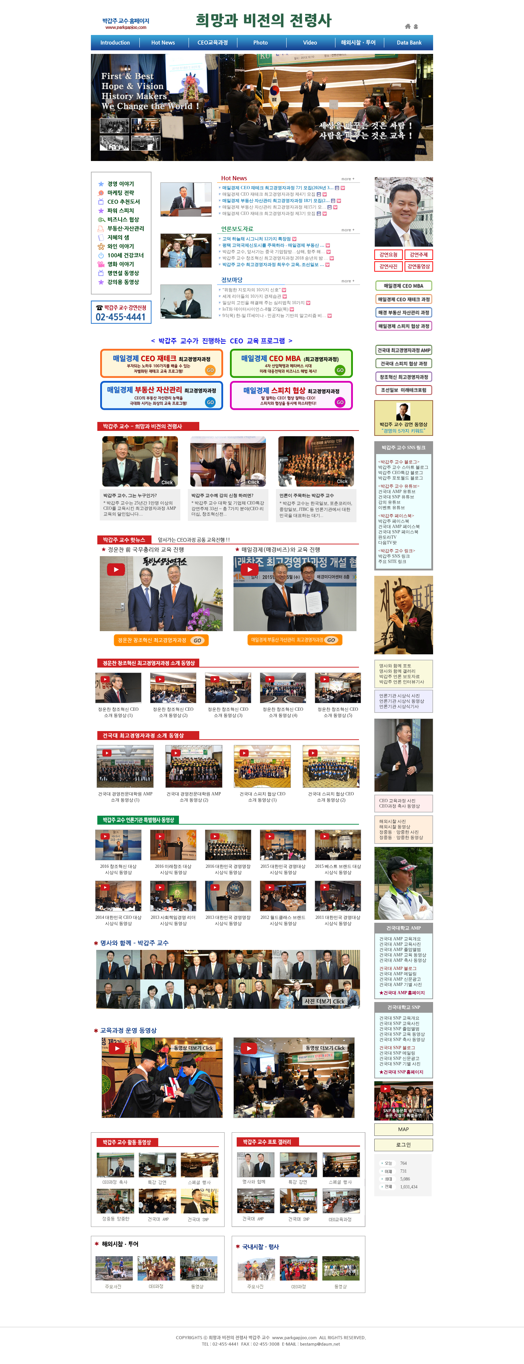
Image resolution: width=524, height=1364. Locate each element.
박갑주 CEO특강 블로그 (400, 472)
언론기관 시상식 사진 (399, 695)
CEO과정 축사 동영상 (399, 806)
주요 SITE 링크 (392, 561)
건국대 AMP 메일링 (398, 973)
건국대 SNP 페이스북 (398, 531)
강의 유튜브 (389, 502)
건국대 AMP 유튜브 (397, 491)
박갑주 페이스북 (393, 521)
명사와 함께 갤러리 (397, 671)
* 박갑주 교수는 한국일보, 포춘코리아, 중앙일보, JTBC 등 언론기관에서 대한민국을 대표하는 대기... (315, 509)
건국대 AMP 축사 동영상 (402, 960)
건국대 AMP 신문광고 (400, 979)
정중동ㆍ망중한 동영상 (401, 837)
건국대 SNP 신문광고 (399, 1058)
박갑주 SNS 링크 (394, 556)
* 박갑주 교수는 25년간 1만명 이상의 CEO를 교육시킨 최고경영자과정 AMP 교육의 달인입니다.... (139, 508)
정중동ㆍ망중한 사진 (399, 832)
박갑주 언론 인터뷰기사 (401, 681)
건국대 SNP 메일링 (397, 1053)
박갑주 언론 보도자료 (399, 676)
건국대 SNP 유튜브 (396, 496)
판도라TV (387, 537)
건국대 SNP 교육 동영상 (402, 1034)
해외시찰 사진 (392, 821)
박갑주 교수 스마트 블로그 (403, 467)
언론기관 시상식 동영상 (401, 701)
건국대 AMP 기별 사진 (400, 984)
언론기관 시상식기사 (399, 706)
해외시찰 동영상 (394, 826)
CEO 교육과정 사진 (397, 800)
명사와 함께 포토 (395, 665)
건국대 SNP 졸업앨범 (399, 1028)
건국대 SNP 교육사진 (399, 1023)
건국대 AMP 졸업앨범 (400, 949)
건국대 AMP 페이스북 (399, 526)
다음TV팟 (387, 542)
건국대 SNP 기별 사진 (400, 1063)
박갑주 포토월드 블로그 (400, 477)
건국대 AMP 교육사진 (400, 944)
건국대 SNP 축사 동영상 (402, 1039)
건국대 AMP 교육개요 (400, 938)
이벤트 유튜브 (391, 507)
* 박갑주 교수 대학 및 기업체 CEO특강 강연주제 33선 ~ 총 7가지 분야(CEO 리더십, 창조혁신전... (227, 508)
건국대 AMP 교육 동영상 (402, 954)
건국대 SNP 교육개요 (399, 1018)
